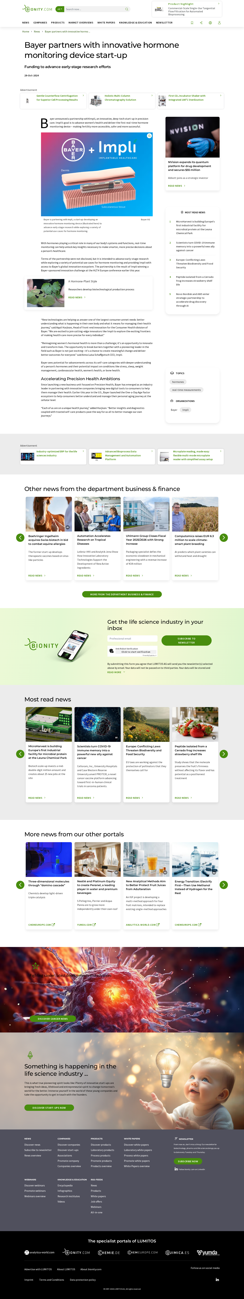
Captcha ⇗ (149, 655)
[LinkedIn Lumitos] (217, 1279)
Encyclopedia (65, 1185)
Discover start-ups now (49, 1107)
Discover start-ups (68, 1150)
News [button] (25, 22)
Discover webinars (34, 1185)
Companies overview (69, 1166)
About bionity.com (91, 1269)
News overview (32, 1155)
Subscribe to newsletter (187, 640)
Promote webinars (35, 1190)
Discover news (32, 1144)
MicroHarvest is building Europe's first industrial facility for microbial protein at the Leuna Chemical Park (195, 227)
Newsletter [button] (164, 22)
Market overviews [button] (81, 22)
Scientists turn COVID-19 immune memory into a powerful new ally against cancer (195, 246)
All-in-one (96, 1212)
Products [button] (58, 22)
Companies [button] (40, 22)
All (59, 9)
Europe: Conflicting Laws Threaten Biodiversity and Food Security (194, 263)
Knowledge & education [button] (135, 22)
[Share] (201, 23)
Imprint (28, 1279)
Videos (61, 1201)
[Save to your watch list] (192, 23)
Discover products (101, 1144)
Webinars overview (34, 1196)
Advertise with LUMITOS (38, 1269)
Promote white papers (137, 1160)
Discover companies (69, 1144)
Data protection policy (83, 1279)
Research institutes (69, 1196)
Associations (65, 1155)
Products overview (101, 1166)
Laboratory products (102, 1150)
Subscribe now (188, 1161)
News (94, 1185)
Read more (114, 672)
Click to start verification (136, 651)
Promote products (101, 1160)
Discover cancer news (53, 1018)
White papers (98, 1196)
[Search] (126, 9)
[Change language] (210, 23)
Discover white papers (136, 1144)
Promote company (68, 1160)
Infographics (65, 1190)
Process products (100, 1155)
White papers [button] (106, 22)
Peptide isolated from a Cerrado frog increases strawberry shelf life (195, 280)
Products (96, 1190)
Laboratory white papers (138, 1150)
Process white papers (136, 1155)
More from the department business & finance (122, 594)
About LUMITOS (66, 1269)
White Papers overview (137, 1166)
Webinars (96, 1206)
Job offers (96, 1201)
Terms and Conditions (51, 1279)
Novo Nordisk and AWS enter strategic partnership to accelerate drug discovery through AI (192, 299)
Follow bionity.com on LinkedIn (191, 1169)
